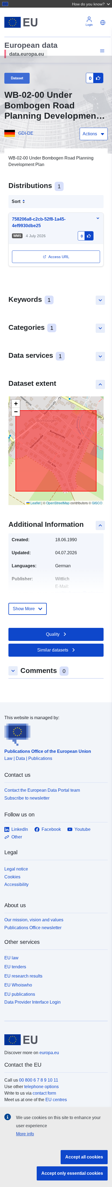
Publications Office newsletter (32, 927)
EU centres (56, 1099)
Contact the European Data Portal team (42, 790)
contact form (44, 1093)
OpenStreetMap (58, 502)
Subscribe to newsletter (26, 798)
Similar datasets (52, 650)
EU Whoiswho (18, 985)
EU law (11, 958)
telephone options (41, 1086)
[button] (91, 4)
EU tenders (15, 966)
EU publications (19, 994)
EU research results (23, 976)
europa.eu (49, 1052)
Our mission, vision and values (33, 919)
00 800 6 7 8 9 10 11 (38, 1080)
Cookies (12, 877)
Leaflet (35, 502)
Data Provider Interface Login (32, 1002)
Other (16, 837)
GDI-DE (25, 133)
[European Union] (54, 1039)
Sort (16, 201)
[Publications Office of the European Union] (53, 733)
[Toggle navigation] (101, 51)
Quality (53, 634)
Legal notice (16, 869)
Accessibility (16, 884)
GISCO (97, 502)
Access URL (58, 257)
